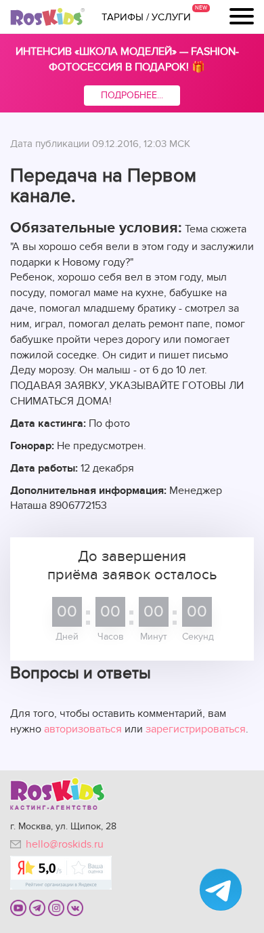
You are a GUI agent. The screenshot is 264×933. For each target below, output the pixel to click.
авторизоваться (83, 729)
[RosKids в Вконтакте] (75, 907)
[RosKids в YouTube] (18, 907)
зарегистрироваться (196, 729)
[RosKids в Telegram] (37, 907)
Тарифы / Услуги (146, 17)
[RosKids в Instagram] (56, 907)
